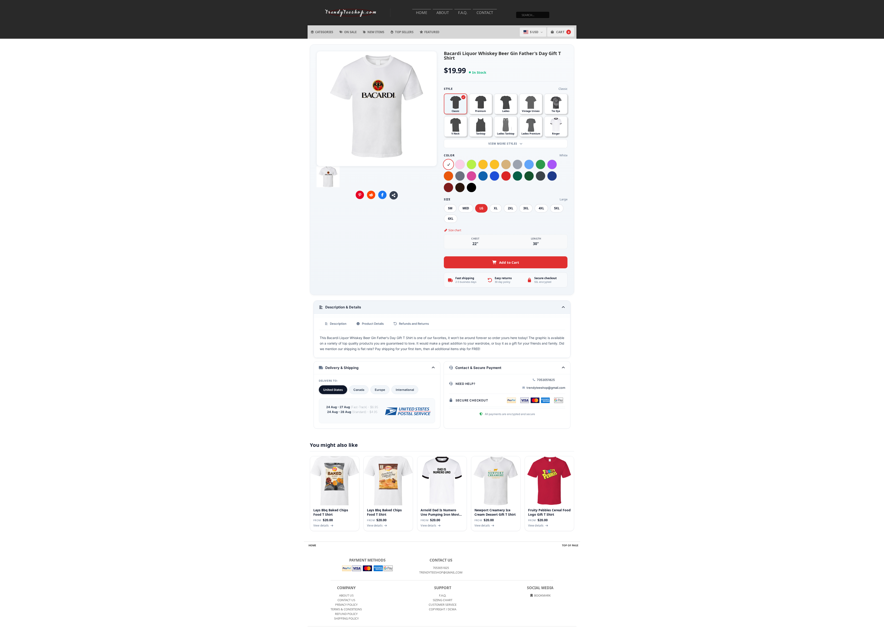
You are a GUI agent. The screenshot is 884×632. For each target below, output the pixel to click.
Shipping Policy (346, 618)
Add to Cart (509, 262)
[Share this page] (394, 195)
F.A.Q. (462, 12)
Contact (485, 12)
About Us (346, 595)
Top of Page (570, 545)
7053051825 (546, 380)
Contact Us (346, 600)
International (405, 390)
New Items (375, 32)
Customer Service (443, 605)
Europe (380, 390)
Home (421, 12)
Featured (431, 32)
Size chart (454, 230)
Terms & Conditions (346, 609)
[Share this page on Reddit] (371, 195)
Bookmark (542, 595)
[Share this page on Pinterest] (360, 195)
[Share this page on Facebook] (382, 195)
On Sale (350, 32)
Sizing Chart (442, 600)
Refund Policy (346, 614)
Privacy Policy (346, 605)
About (442, 12)
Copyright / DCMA (442, 609)
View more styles (503, 144)
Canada (358, 390)
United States (333, 390)
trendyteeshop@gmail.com (545, 387)
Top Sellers (404, 32)
